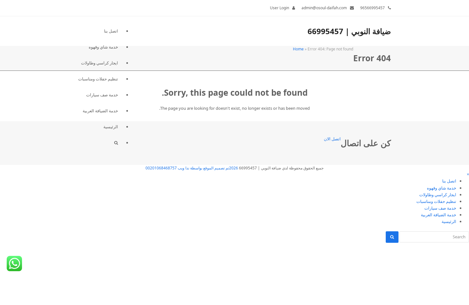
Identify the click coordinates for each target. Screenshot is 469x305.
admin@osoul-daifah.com (324, 8)
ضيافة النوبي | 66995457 (349, 31)
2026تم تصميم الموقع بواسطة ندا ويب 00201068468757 (191, 168)
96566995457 (372, 8)
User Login (279, 8)
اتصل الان (332, 139)
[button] (98, 143)
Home (298, 49)
